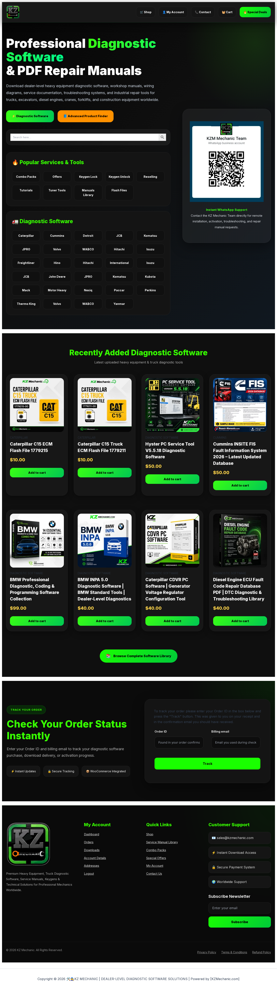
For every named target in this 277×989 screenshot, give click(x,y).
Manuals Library (88, 193)
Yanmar (119, 303)
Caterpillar (26, 235)
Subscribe (239, 922)
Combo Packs (26, 176)
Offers (57, 176)
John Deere (57, 276)
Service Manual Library (162, 842)
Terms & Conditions (234, 952)
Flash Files (119, 190)
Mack (26, 290)
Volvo (57, 249)
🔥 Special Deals (255, 12)
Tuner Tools (57, 190)
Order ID (161, 731)
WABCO (88, 249)
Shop (149, 834)
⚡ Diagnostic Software (30, 116)
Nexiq (88, 290)
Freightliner (26, 263)
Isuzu (150, 249)
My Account (154, 866)
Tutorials (26, 190)
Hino (57, 263)
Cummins (57, 235)
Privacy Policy (206, 952)
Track (207, 764)
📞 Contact (203, 12)
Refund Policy (261, 952)
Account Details (95, 858)
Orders (88, 842)
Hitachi (119, 249)
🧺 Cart (227, 12)
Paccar (119, 290)
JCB (119, 235)
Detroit (88, 235)
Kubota (150, 276)
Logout (89, 873)
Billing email (220, 731)
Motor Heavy (57, 290)
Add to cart (37, 473)
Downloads (92, 850)
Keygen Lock (88, 176)
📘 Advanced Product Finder (85, 116)
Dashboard (91, 834)
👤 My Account (173, 12)
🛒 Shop (145, 12)
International (119, 263)
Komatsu (150, 235)
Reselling (150, 176)
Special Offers (156, 858)
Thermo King (26, 303)
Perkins (150, 290)
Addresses (91, 866)
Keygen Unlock (119, 176)
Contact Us (154, 873)
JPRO (26, 249)
